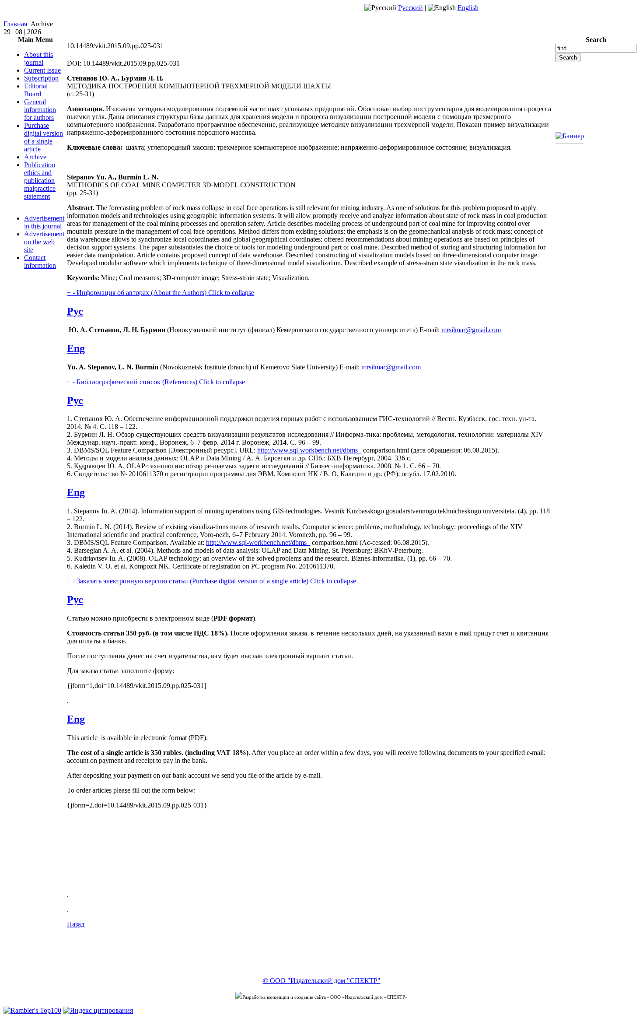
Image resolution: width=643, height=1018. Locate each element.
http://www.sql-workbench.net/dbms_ (309, 450)
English (468, 7)
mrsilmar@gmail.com (471, 329)
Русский (410, 7)
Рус (75, 311)
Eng (76, 348)
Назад (75, 924)
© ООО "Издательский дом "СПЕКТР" (322, 980)
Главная (15, 24)
